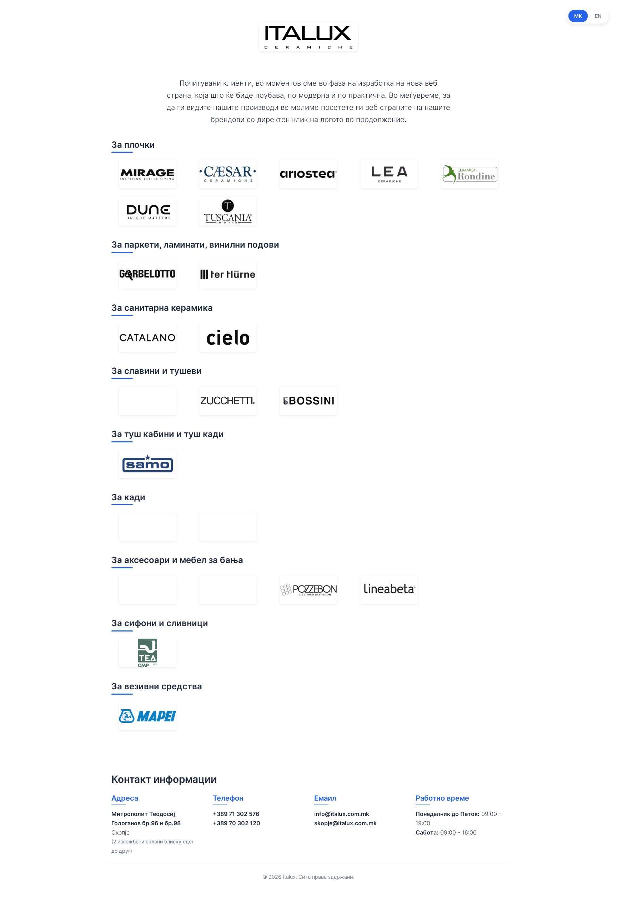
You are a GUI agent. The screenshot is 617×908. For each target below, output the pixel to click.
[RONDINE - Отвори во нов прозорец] (469, 174)
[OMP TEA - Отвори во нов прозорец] (147, 653)
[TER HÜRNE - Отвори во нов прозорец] (227, 274)
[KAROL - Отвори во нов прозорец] (227, 526)
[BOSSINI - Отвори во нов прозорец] (308, 400)
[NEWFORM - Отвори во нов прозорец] (147, 400)
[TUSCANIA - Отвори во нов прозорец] (227, 211)
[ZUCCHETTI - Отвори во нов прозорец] (227, 400)
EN (598, 16)
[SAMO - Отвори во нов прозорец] (147, 464)
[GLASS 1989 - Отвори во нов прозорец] (147, 526)
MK (578, 16)
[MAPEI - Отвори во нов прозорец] (147, 716)
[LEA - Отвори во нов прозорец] (389, 174)
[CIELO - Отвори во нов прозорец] (227, 337)
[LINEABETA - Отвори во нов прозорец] (389, 589)
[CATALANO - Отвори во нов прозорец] (147, 337)
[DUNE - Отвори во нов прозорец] (147, 211)
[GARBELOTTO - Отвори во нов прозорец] (147, 274)
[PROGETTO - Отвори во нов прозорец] (227, 589)
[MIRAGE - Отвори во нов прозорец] (147, 174)
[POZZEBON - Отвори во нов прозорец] (308, 589)
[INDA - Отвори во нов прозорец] (147, 589)
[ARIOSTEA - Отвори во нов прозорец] (308, 174)
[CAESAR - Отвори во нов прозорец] (227, 174)
